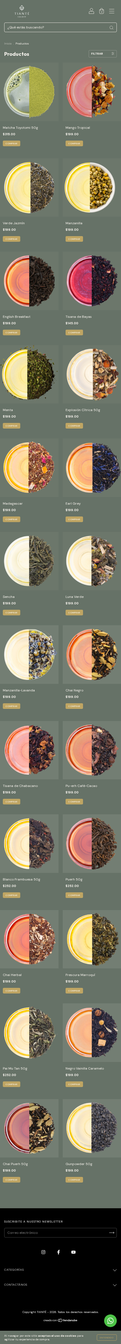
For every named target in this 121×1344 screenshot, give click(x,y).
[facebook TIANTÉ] (58, 1252)
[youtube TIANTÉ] (73, 1252)
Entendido (107, 1337)
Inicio (8, 43)
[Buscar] (111, 27)
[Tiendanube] (60, 1321)
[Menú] (112, 12)
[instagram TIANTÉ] (43, 1252)
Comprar (74, 143)
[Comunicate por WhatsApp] (110, 1320)
